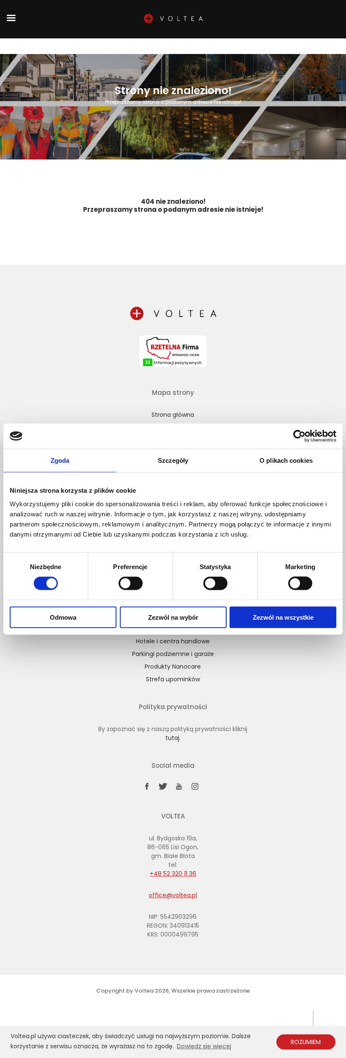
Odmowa (63, 617)
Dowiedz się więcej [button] (204, 1046)
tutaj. (173, 738)
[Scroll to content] (173, 149)
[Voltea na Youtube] (179, 788)
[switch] (131, 583)
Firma (94, 46)
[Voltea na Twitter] (163, 788)
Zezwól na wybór (173, 617)
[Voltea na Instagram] (195, 788)
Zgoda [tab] (60, 460)
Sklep (76, 46)
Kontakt (263, 46)
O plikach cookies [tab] (286, 460)
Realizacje (238, 46)
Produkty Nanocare (173, 666)
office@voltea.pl (173, 895)
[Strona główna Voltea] (173, 315)
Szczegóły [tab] (173, 460)
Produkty (179, 46)
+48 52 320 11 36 (289, 47)
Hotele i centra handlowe (173, 641)
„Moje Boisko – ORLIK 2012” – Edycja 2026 (135, 47)
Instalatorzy (208, 46)
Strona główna (57, 47)
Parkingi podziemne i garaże (173, 654)
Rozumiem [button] (306, 1042)
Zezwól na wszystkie (283, 617)
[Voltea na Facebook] (147, 788)
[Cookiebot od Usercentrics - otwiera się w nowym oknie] (299, 436)
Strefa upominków (173, 679)
